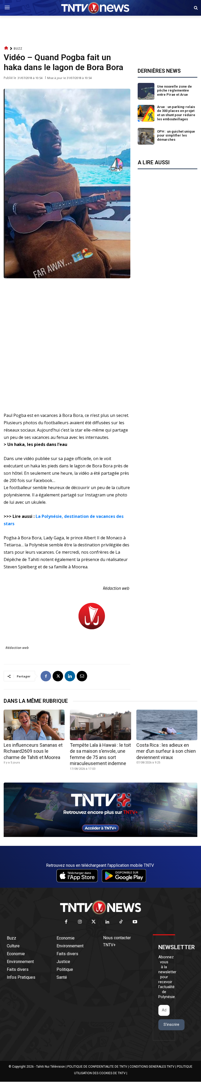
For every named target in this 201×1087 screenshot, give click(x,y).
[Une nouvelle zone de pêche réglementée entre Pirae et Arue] (146, 91)
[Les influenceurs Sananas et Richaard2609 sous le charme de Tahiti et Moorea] (34, 725)
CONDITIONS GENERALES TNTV (152, 1066)
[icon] (6, 48)
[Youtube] (135, 922)
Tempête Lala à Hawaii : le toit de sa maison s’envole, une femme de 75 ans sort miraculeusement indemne (100, 754)
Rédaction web (17, 647)
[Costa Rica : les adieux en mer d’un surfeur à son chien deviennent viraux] (166, 725)
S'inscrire (171, 1024)
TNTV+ (109, 944)
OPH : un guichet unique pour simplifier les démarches (176, 135)
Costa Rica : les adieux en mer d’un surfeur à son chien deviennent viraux (166, 751)
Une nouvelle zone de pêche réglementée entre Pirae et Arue (174, 90)
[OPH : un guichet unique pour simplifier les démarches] (146, 136)
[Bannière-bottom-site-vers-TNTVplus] (100, 835)
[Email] (82, 676)
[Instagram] (80, 922)
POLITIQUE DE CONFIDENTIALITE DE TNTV (97, 1066)
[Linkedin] (70, 676)
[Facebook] (46, 676)
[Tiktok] (121, 922)
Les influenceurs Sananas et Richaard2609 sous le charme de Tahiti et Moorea (33, 751)
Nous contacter (117, 937)
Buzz (18, 48)
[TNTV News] (100, 907)
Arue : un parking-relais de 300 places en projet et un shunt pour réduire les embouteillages (176, 113)
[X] (58, 676)
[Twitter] (93, 922)
